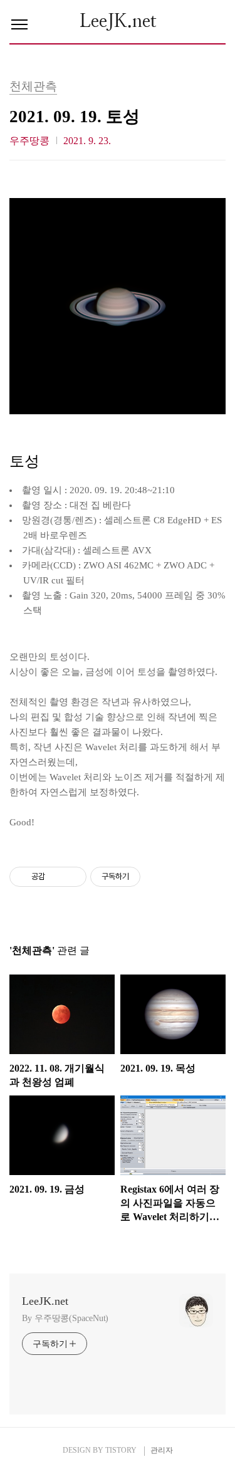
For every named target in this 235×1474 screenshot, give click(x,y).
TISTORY (121, 1450)
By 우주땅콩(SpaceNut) (65, 1318)
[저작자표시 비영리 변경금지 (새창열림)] (157, 877)
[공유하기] (57, 876)
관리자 (161, 1450)
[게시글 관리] (72, 876)
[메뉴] (19, 25)
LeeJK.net (118, 22)
